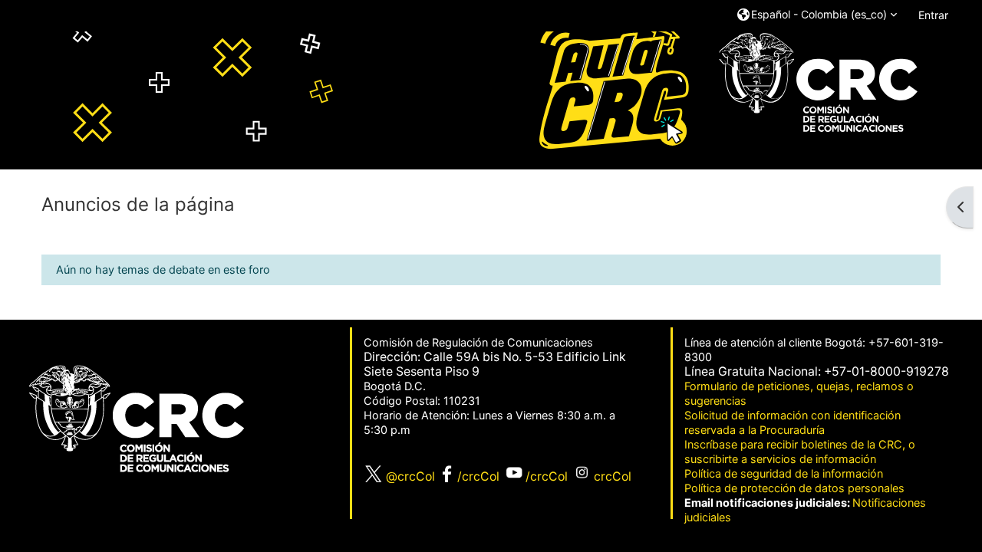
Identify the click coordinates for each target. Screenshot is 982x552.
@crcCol (409, 476)
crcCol (612, 476)
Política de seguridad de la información (783, 473)
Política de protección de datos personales (794, 488)
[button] (817, 15)
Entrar (933, 14)
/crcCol (478, 476)
